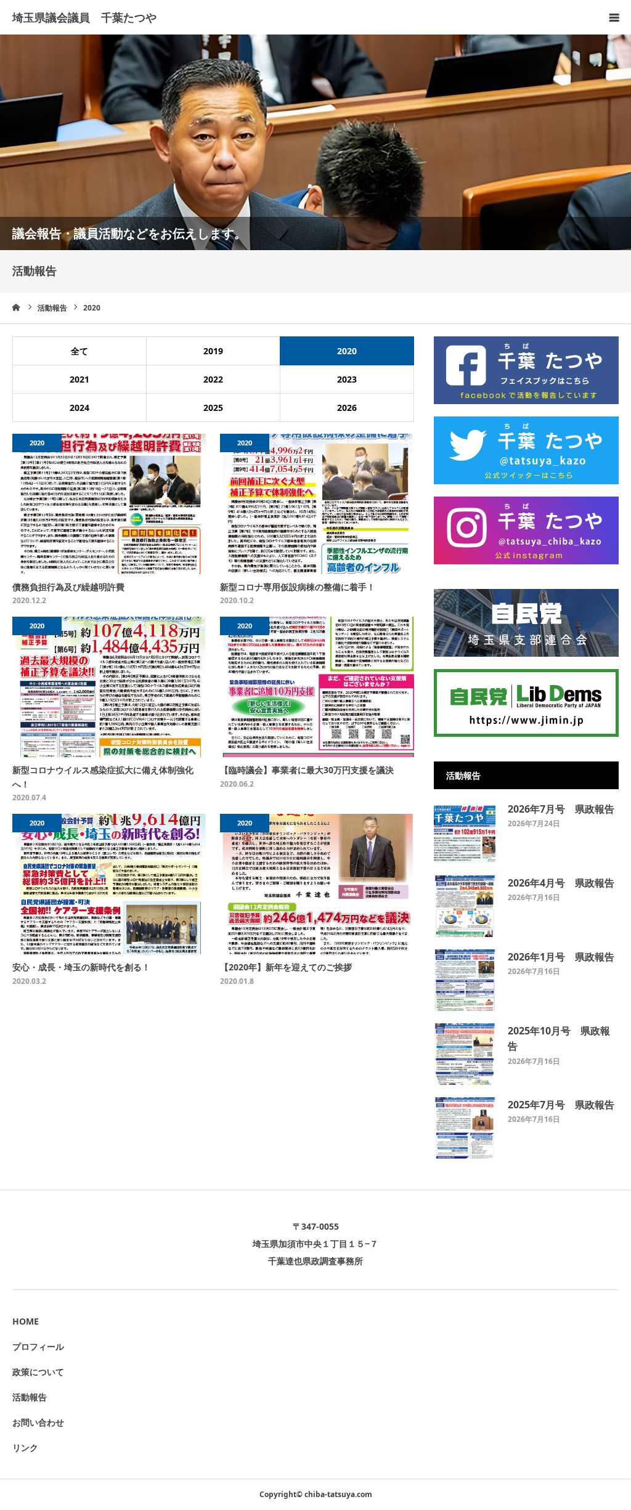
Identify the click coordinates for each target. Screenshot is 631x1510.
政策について (38, 1372)
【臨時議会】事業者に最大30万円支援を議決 (307, 770)
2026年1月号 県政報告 (561, 957)
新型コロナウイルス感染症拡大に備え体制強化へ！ (102, 776)
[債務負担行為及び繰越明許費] (110, 504)
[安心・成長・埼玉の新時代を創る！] (110, 884)
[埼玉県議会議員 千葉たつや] (84, 18)
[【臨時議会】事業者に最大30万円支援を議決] (317, 687)
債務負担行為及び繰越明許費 (68, 587)
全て (79, 351)
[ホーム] (16, 307)
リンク (25, 1447)
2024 (79, 407)
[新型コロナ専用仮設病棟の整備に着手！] (317, 504)
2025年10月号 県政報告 (559, 1038)
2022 (213, 379)
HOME (25, 1321)
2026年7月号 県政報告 (561, 809)
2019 (213, 351)
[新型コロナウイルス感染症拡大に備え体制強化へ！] (110, 687)
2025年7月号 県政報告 (561, 1104)
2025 (213, 407)
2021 (79, 379)
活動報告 (29, 1397)
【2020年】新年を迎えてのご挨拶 (286, 967)
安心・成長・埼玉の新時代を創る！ (81, 967)
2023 (347, 379)
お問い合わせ (38, 1422)
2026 (347, 407)
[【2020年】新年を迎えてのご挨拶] (317, 884)
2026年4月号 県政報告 (561, 883)
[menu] (613, 17)
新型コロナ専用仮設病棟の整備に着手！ (297, 587)
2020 (347, 351)
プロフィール (38, 1346)
